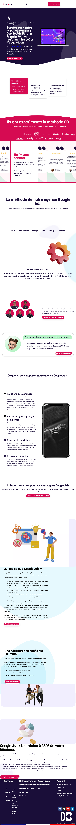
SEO (6, 789)
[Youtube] (68, 809)
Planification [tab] (24, 231)
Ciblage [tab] (35, 231)
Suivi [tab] (43, 231)
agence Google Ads (17, 46)
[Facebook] (60, 809)
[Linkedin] (72, 809)
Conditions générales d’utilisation (28, 785)
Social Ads (8, 793)
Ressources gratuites (44, 785)
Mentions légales (23, 792)
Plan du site (22, 796)
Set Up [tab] (13, 231)
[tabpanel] (38, 259)
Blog (39, 788)
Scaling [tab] (51, 231)
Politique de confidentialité (26, 788)
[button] (26, 4)
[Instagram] (64, 809)
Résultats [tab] (61, 231)
